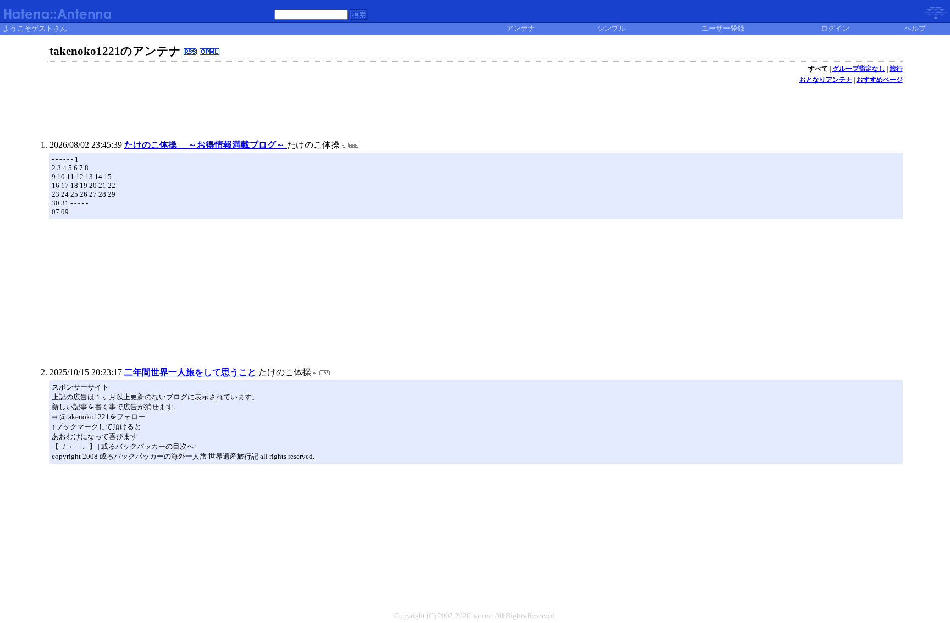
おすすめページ (880, 80)
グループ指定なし (858, 69)
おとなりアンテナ (825, 80)
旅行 (896, 69)
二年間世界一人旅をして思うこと (191, 372)
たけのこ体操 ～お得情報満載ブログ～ (205, 144)
